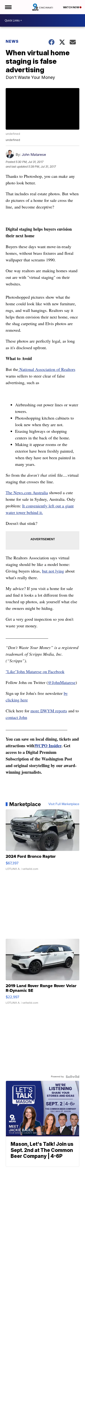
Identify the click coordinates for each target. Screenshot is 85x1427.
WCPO (40, 746)
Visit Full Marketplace (63, 804)
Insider (54, 746)
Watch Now (71, 7)
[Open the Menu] (8, 7)
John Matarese (34, 154)
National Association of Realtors (46, 369)
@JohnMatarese (62, 682)
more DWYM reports (48, 711)
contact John (16, 717)
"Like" (11, 671)
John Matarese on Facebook (40, 671)
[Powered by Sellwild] (72, 1076)
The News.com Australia (27, 492)
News (12, 41)
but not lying (53, 571)
